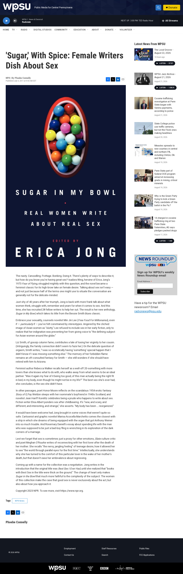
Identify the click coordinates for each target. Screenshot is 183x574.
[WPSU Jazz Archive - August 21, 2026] (143, 79)
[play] (6, 20)
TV (13, 30)
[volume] (15, 21)
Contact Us (69, 555)
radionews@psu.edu (147, 311)
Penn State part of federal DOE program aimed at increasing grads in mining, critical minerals (165, 177)
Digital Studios (43, 30)
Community (60, 30)
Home (6, 30)
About (95, 30)
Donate (172, 7)
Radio (24, 30)
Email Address (144, 281)
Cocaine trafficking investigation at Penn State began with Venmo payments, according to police (164, 104)
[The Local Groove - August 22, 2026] (143, 54)
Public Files (144, 549)
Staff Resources (109, 549)
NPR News (19, 501)
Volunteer (126, 30)
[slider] (19, 20)
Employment (70, 549)
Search (105, 555)
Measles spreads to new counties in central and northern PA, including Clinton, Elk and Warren (165, 152)
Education (80, 30)
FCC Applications (147, 555)
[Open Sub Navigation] (17, 30)
